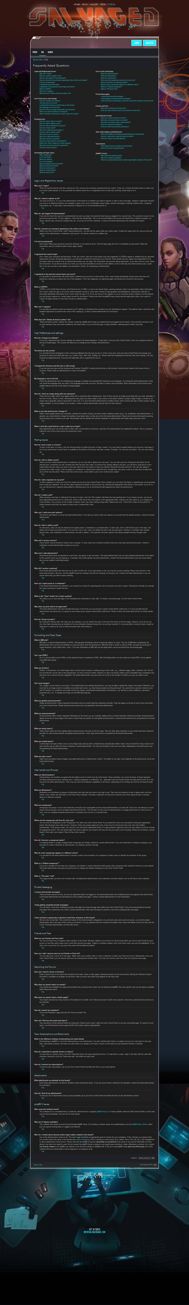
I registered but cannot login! (49, 84)
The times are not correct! (48, 103)
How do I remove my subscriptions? (113, 138)
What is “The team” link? (109, 89)
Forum (111, 4)
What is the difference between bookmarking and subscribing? (122, 134)
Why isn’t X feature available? (111, 158)
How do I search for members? (111, 124)
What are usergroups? (108, 78)
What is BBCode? (45, 155)
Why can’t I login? (45, 74)
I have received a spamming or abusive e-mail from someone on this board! (127, 101)
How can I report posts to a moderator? (52, 141)
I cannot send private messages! (112, 96)
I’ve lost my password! (47, 82)
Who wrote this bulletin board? (111, 156)
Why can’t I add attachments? (49, 137)
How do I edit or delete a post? (50, 123)
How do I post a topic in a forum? (50, 121)
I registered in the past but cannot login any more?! (57, 87)
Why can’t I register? (46, 91)
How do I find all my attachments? (112, 148)
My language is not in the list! (49, 107)
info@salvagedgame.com (94, 1232)
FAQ (42, 52)
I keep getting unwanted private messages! (116, 99)
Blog (85, 4)
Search (50, 52)
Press (103, 4)
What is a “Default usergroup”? (111, 87)
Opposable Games (94, 1255)
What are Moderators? (108, 76)
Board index (38, 60)
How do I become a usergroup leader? (114, 82)
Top (42, 193)
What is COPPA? (45, 89)
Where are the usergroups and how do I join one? (118, 80)
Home (77, 4)
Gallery (94, 4)
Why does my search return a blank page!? (116, 122)
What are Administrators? (109, 74)
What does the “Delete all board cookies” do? (55, 93)
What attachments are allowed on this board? (116, 146)
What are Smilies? (45, 159)
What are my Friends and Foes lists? (113, 108)
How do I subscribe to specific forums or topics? (117, 136)
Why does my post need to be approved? (53, 145)
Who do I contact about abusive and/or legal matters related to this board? (126, 160)
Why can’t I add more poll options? (51, 130)
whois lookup (81, 1139)
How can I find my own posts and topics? (115, 127)
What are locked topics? (47, 170)
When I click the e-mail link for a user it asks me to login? (59, 114)
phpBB (85, 1175)
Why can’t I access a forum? (49, 134)
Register (149, 43)
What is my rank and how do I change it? (53, 112)
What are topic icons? (47, 172)
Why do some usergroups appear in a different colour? (120, 84)
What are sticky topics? (47, 168)
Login (136, 43)
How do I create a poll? (47, 128)
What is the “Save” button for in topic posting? (55, 143)
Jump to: (134, 1158)
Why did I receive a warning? (49, 139)
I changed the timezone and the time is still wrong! (56, 105)
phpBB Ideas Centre (139, 1124)
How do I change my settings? (49, 101)
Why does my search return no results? (114, 120)
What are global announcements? (51, 164)
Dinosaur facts (99, 1172)
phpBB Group (101, 1112)
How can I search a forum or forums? (113, 118)
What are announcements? (48, 166)
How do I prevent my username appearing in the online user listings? (63, 80)
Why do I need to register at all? (50, 76)
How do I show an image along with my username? (57, 109)
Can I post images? (46, 161)
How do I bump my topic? (48, 147)
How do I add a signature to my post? (52, 126)
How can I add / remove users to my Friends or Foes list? (120, 110)
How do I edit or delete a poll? (49, 132)
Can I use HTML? (45, 157)
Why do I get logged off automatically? (52, 78)
